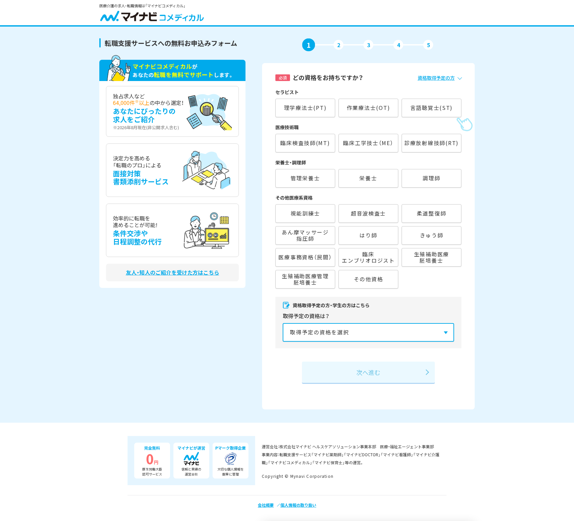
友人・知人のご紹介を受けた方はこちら (172, 272)
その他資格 (368, 279)
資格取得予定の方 (436, 77)
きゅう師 (431, 235)
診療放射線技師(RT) (431, 143)
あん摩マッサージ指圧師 (305, 235)
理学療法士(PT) (305, 108)
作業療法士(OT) (368, 108)
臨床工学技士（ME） (368, 143)
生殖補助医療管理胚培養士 (305, 279)
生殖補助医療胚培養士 (431, 257)
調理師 (431, 178)
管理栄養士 (305, 178)
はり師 (368, 235)
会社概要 (266, 505)
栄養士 (368, 178)
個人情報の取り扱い (298, 505)
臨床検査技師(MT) (305, 143)
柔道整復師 (431, 213)
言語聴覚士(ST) (431, 108)
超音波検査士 (368, 213)
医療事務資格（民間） (305, 257)
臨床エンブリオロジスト (368, 257)
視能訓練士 (305, 213)
